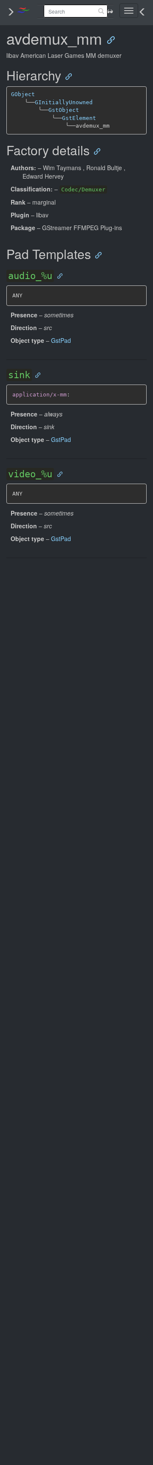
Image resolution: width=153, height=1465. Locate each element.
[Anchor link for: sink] (36, 375)
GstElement (79, 118)
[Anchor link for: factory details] (95, 150)
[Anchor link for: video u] (58, 474)
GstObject (63, 110)
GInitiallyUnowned (64, 102)
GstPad (61, 340)
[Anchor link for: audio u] (58, 275)
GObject (23, 94)
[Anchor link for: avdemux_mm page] (108, 39)
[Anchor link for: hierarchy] (66, 76)
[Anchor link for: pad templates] (96, 254)
